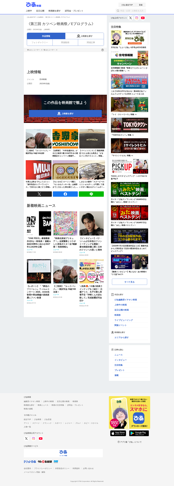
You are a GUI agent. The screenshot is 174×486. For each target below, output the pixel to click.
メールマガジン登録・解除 (34, 472)
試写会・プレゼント (74, 10)
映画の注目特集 (58, 405)
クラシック (47, 423)
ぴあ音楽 (47, 419)
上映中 (29, 10)
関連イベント (121, 325)
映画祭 (118, 315)
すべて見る (129, 281)
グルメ (78, 423)
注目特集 (119, 365)
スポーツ (58, 423)
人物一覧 (27, 426)
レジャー (68, 423)
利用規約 (76, 468)
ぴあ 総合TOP (127, 5)
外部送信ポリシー (62, 468)
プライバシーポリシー (43, 468)
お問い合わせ (88, 468)
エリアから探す (122, 337)
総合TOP (27, 419)
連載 (117, 375)
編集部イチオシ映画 (32, 401)
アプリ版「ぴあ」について (131, 442)
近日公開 (40, 10)
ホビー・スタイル (91, 423)
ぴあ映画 (40, 17)
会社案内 (27, 468)
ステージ (35, 423)
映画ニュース (43, 405)
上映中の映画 (121, 304)
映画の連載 (28, 408)
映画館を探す (55, 10)
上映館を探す (87, 36)
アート (26, 423)
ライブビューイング (124, 320)
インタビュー (121, 359)
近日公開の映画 (122, 309)
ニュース (119, 354)
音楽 (141, 5)
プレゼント (120, 370)
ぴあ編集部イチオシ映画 (126, 299)
